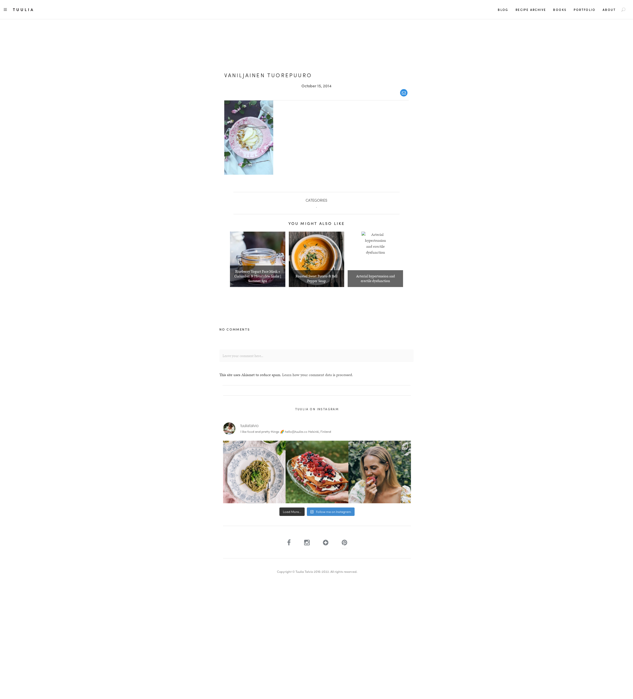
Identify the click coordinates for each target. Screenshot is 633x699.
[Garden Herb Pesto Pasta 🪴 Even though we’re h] (254, 472)
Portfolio (584, 9)
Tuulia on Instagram (317, 409)
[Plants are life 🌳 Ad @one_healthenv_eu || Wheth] (379, 472)
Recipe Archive (531, 9)
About (609, 9)
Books (559, 9)
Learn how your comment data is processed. (317, 375)
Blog (503, 9)
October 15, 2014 (316, 86)
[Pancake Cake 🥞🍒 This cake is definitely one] (317, 472)
